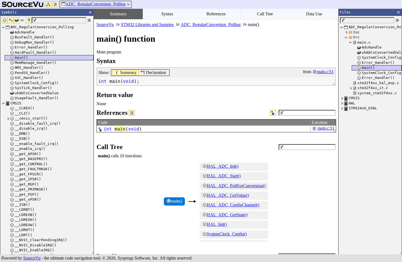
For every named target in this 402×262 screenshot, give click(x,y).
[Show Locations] (132, 113)
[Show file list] (55, 4)
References (216, 14)
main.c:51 (325, 128)
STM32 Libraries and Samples (147, 24)
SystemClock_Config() (227, 234)
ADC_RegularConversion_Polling (96, 4)
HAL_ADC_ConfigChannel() (233, 205)
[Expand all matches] (89, 20)
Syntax (167, 14)
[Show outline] (48, 4)
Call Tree (265, 14)
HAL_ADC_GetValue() (228, 195)
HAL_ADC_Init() (222, 166)
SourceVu (31, 258)
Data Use (314, 14)
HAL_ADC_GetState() (227, 214)
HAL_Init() (217, 224)
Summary (118, 14)
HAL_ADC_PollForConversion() (236, 185)
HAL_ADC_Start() (224, 175)
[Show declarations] (273, 113)
